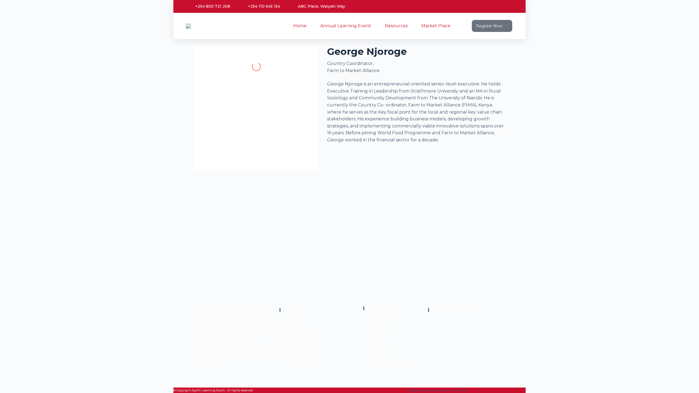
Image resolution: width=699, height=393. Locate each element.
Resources (396, 25)
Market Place (436, 25)
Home (300, 25)
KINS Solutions (439, 390)
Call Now (461, 390)
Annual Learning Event (345, 25)
